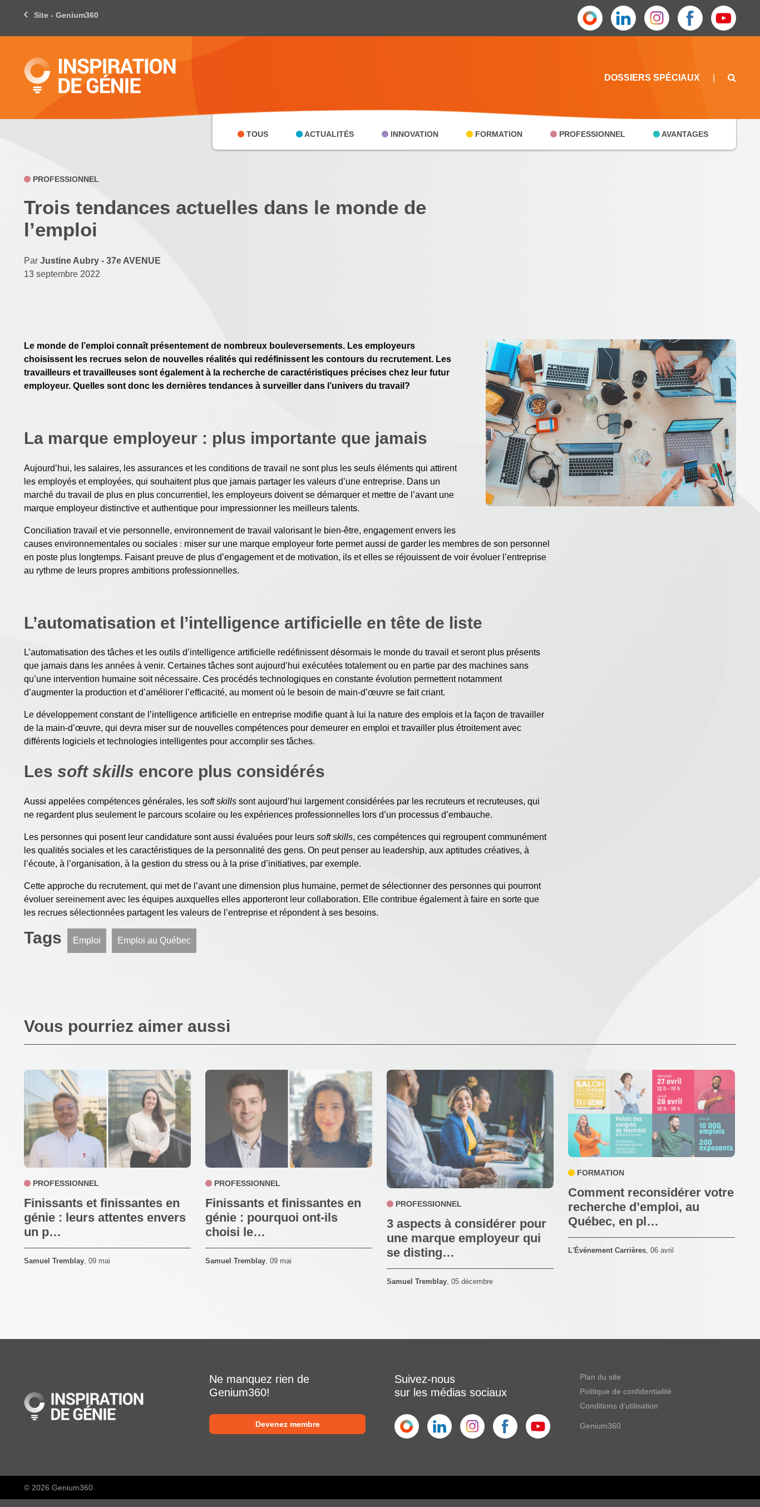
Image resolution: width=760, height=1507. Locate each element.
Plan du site (600, 1376)
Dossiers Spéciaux (652, 77)
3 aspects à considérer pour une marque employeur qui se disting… (466, 1238)
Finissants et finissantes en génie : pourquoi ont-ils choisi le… (283, 1217)
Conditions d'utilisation (619, 1405)
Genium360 (600, 1425)
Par (92, 260)
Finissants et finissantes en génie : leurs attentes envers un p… (105, 1217)
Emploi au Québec (154, 940)
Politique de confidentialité (626, 1391)
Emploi (87, 940)
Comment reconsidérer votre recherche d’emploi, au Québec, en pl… (651, 1206)
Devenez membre (287, 1424)
